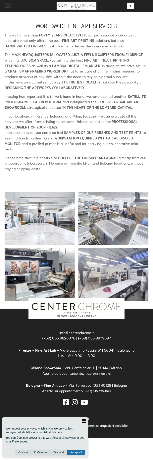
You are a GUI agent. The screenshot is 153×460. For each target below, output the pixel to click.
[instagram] (75, 402)
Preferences (40, 452)
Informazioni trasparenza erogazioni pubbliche (96, 425)
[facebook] (66, 402)
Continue (23, 452)
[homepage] (76, 308)
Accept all (76, 452)
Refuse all (58, 452)
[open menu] (8, 6)
